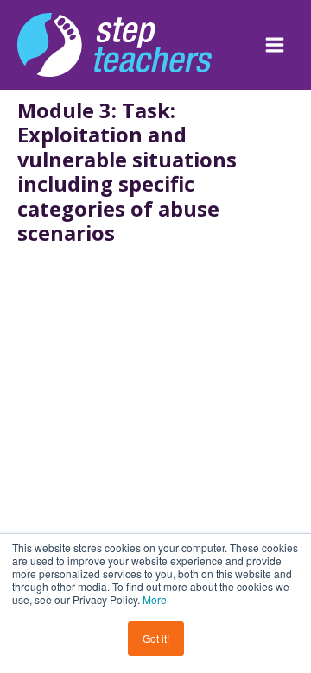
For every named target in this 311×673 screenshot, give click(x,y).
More (155, 599)
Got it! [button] (156, 638)
